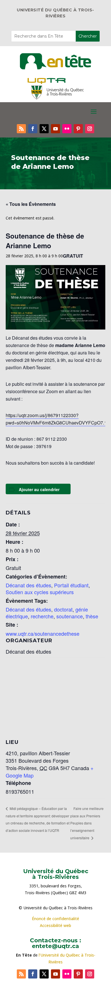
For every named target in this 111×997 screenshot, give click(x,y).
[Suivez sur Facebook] (32, 128)
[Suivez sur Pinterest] (78, 128)
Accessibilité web (55, 925)
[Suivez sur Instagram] (89, 128)
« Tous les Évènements (31, 204)
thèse (92, 616)
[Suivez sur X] (44, 128)
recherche (42, 616)
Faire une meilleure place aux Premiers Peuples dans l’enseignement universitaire (87, 823)
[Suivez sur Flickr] (66, 128)
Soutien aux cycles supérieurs (40, 592)
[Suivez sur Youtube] (55, 128)
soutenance (69, 616)
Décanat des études (28, 585)
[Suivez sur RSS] (21, 128)
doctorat (63, 609)
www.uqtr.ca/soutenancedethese (42, 633)
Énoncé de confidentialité (55, 918)
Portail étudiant (71, 585)
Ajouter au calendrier (39, 489)
